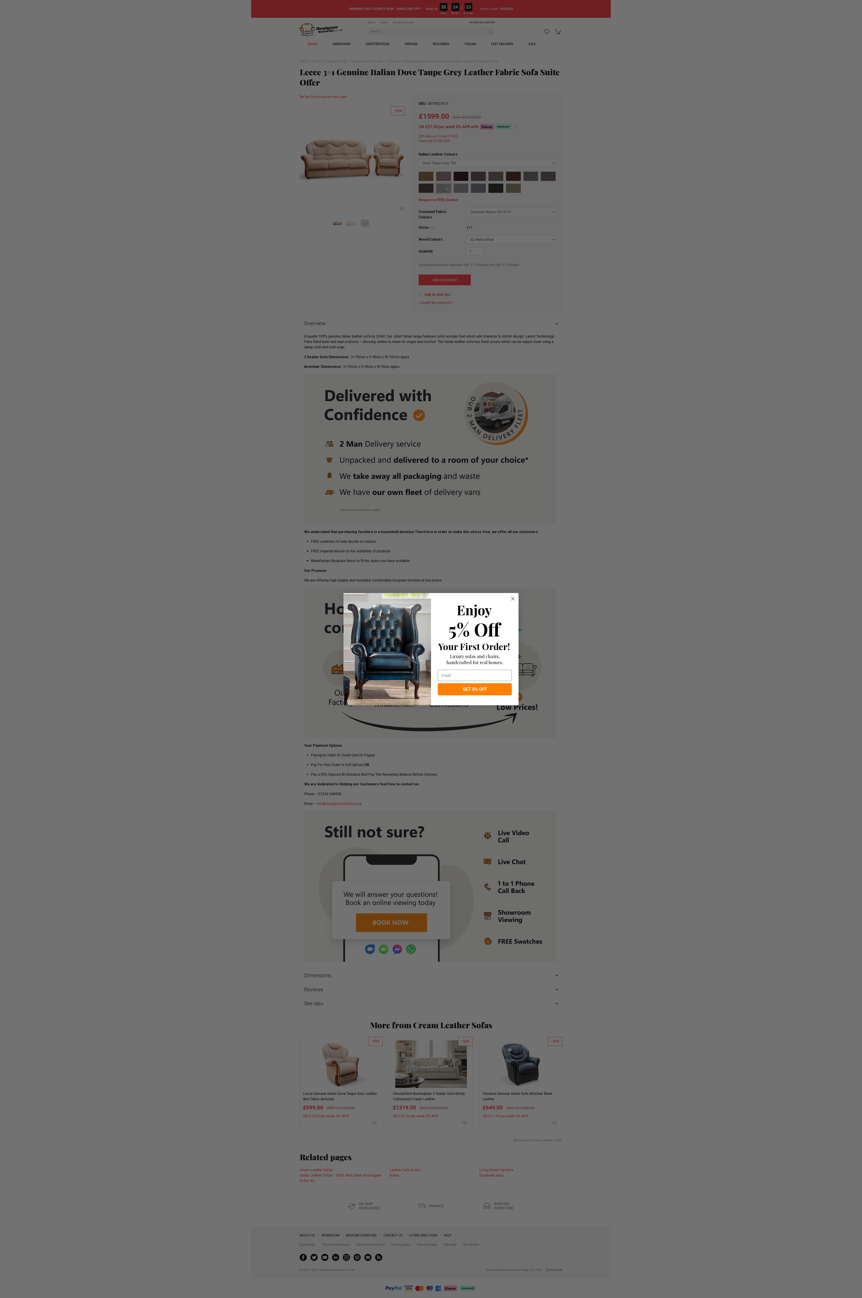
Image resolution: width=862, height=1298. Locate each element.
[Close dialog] (513, 599)
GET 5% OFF (475, 689)
